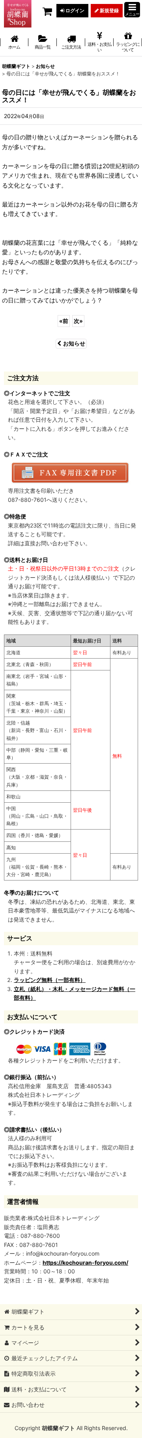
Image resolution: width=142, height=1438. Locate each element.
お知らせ (74, 343)
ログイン (74, 10)
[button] (132, 9)
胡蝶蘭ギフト (58, 1428)
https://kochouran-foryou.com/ (85, 1262)
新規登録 (109, 10)
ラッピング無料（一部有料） (50, 979)
